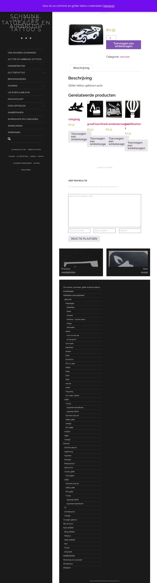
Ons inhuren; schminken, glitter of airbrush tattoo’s (81, 287)
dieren (68, 331)
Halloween (71, 327)
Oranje (69, 323)
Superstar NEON (73, 411)
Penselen (67, 460)
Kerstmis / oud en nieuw (76, 319)
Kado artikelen (17, 106)
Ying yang (69, 391)
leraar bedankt (69, 540)
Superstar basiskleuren (75, 407)
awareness (69, 347)
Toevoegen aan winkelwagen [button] (80, 136)
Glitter (66, 399)
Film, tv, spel (70, 363)
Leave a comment (104, 167)
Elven (68, 355)
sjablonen (68, 299)
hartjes (68, 367)
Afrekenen (14, 132)
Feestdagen (70, 303)
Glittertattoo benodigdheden (73, 295)
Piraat (67, 371)
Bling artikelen (69, 532)
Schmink (12, 86)
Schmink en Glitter (18, 149)
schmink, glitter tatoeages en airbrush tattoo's (26, 22)
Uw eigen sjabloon (19, 92)
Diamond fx (68, 468)
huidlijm (67, 432)
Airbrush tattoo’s (34, 149)
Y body (68, 404)
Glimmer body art (72, 415)
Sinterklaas (70, 307)
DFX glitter (69, 427)
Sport (68, 375)
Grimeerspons (69, 512)
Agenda (33, 156)
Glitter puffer (70, 420)
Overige (67, 440)
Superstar (67, 456)
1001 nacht (69, 343)
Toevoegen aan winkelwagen (123, 45)
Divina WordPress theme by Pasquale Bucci (105, 581)
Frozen (67, 548)
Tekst (67, 379)
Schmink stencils (70, 448)
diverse (68, 351)
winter (68, 387)
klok (65, 544)
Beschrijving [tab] (81, 68)
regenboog (68, 452)
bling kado (68, 552)
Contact (41, 156)
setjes (66, 436)
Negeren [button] (109, 5)
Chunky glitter (69, 472)
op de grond (71, 339)
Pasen (69, 311)
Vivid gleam (70, 476)
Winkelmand (15, 125)
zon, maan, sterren (72, 395)
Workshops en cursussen (23, 119)
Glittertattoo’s (22, 156)
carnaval (70, 315)
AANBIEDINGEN (15, 112)
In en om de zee (73, 335)
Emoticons (69, 359)
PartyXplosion (69, 464)
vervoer (125, 56)
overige (68, 423)
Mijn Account (16, 99)
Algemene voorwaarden (22, 163)
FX (65, 508)
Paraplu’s (67, 536)
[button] (98, 29)
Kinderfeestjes (16, 66)
